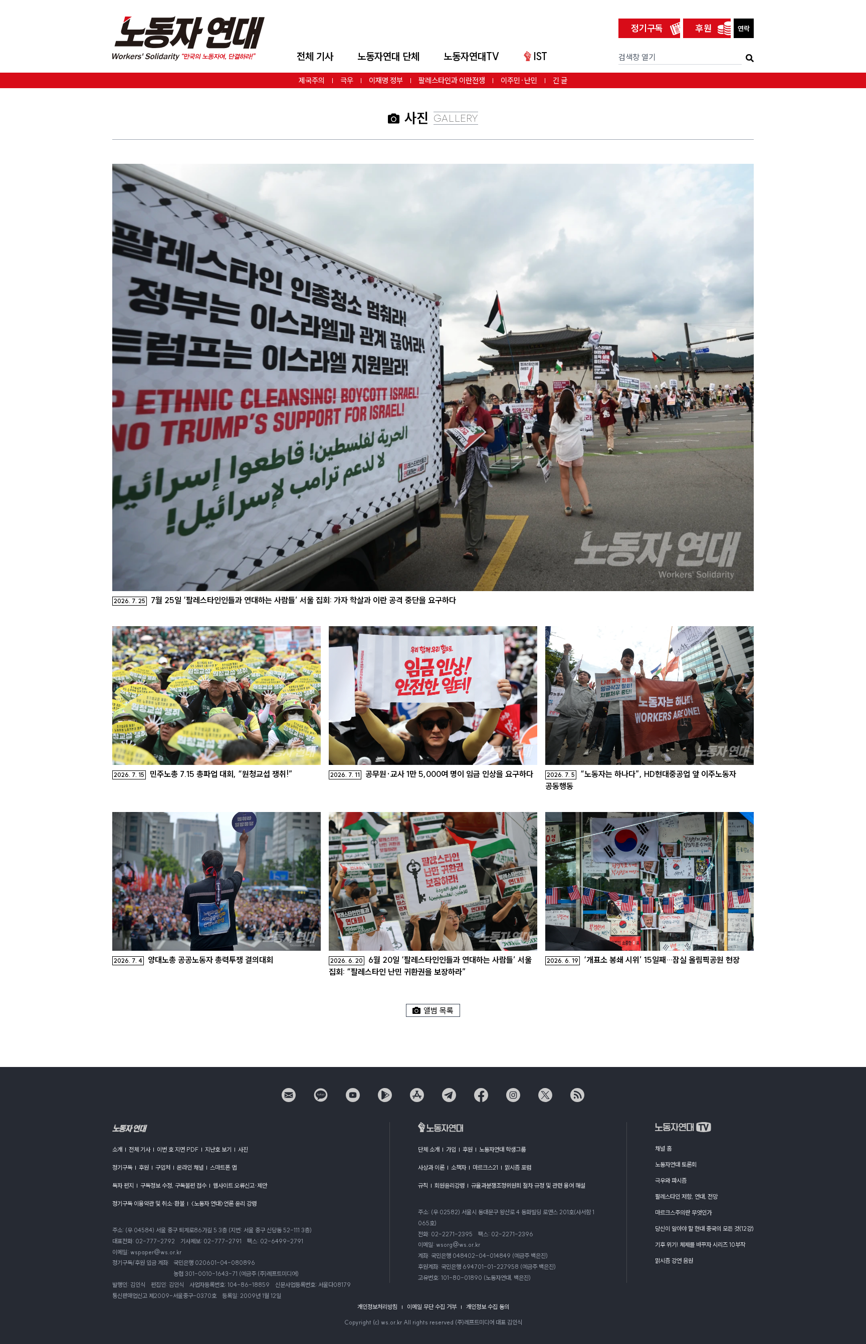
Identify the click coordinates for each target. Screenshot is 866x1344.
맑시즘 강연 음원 (674, 1260)
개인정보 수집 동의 (487, 1306)
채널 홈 (663, 1148)
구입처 (162, 1167)
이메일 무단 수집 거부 (432, 1306)
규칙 (423, 1185)
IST (540, 56)
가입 (451, 1149)
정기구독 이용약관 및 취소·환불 (148, 1203)
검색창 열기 (637, 57)
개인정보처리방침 (377, 1306)
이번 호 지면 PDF (177, 1149)
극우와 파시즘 (671, 1180)
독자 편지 (123, 1185)
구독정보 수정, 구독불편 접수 (173, 1185)
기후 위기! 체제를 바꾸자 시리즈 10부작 (700, 1244)
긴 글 (560, 80)
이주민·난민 (519, 80)
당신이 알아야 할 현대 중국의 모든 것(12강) (704, 1228)
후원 (704, 28)
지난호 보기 (218, 1149)
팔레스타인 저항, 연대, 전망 (686, 1196)
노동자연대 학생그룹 (502, 1149)
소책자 (458, 1167)
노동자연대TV (472, 56)
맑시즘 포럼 (518, 1167)
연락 (744, 28)
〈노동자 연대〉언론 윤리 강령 (224, 1203)
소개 (117, 1149)
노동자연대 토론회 (676, 1164)
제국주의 (312, 80)
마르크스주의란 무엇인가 (683, 1212)
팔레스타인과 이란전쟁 (451, 80)
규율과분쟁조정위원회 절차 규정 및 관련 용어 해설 (528, 1185)
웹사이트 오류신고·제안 (240, 1185)
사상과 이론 (431, 1167)
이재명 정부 (386, 80)
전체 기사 (315, 56)
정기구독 (647, 28)
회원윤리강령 (450, 1185)
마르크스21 (485, 1167)
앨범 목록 (438, 1010)
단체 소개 (429, 1149)
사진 (243, 1149)
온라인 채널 (190, 1167)
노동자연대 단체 (388, 56)
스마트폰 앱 (223, 1167)
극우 (346, 80)
